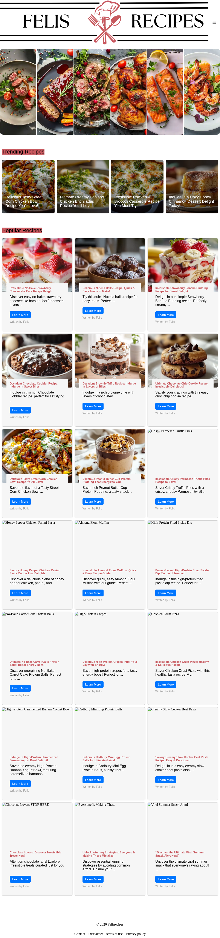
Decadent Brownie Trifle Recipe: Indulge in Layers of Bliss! (109, 385)
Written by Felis (19, 321)
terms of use (114, 934)
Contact (79, 934)
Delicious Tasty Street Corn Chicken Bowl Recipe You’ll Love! (24, 201)
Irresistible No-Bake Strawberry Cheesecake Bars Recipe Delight (31, 289)
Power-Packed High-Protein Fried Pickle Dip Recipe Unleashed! (182, 572)
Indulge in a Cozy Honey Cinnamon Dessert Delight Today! (191, 201)
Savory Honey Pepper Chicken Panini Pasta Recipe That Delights (35, 572)
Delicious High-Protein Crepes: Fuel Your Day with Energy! (109, 663)
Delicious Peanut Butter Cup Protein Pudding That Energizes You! (106, 480)
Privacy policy (136, 934)
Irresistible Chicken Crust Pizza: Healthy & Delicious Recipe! (182, 663)
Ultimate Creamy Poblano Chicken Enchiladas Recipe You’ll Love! (82, 201)
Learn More (20, 314)
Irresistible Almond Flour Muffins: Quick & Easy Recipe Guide (109, 572)
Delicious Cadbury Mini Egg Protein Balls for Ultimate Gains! (106, 759)
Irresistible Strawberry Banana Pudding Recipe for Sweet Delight (181, 289)
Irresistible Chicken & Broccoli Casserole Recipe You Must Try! (137, 201)
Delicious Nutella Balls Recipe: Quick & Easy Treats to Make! (108, 289)
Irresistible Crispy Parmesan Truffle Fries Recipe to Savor (182, 480)
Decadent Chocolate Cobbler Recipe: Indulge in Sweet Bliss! (34, 385)
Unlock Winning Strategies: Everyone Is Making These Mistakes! (108, 854)
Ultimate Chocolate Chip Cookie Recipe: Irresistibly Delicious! (181, 385)
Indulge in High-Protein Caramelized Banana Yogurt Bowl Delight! (34, 759)
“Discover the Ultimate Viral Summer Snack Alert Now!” (180, 854)
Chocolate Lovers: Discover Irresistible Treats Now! (35, 854)
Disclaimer (95, 934)
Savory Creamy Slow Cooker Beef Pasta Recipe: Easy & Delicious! (181, 759)
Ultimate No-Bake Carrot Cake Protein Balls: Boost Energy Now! (34, 663)
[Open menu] (214, 22)
